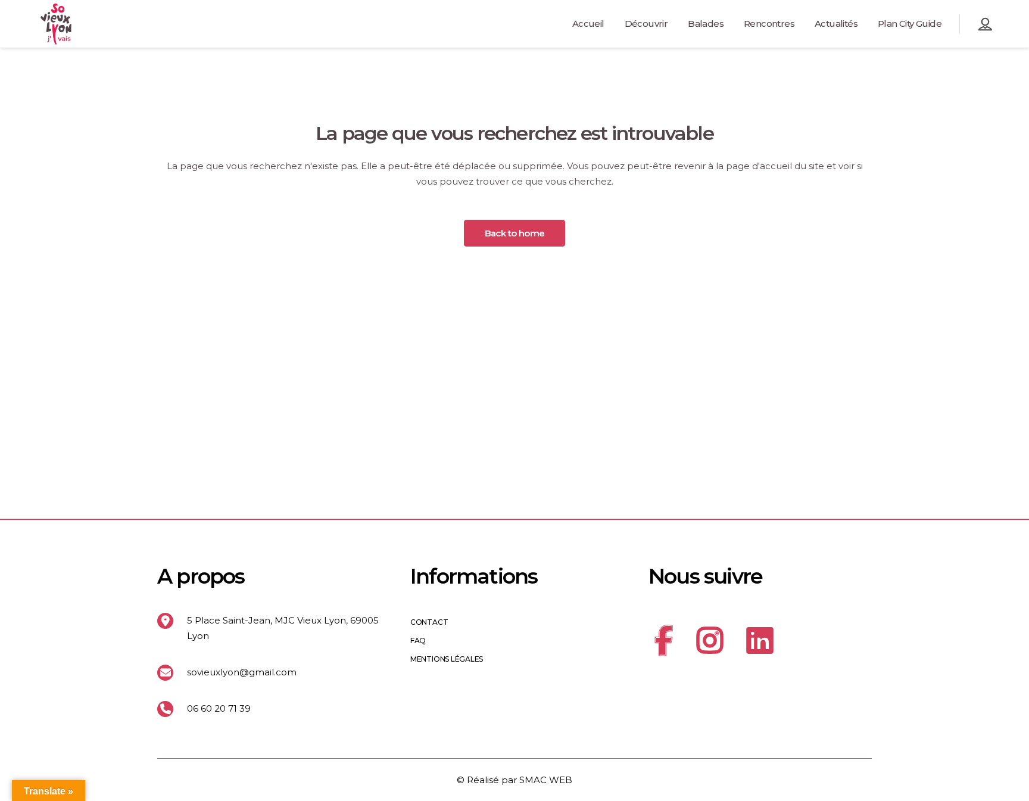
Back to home (515, 233)
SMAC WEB (545, 780)
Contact (429, 622)
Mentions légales (446, 659)
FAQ (418, 641)
